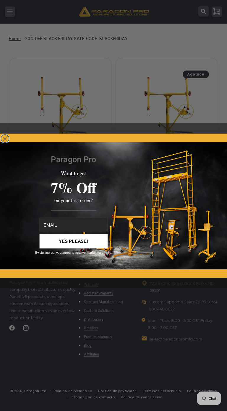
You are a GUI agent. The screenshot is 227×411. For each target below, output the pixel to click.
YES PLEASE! (73, 241)
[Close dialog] (5, 138)
